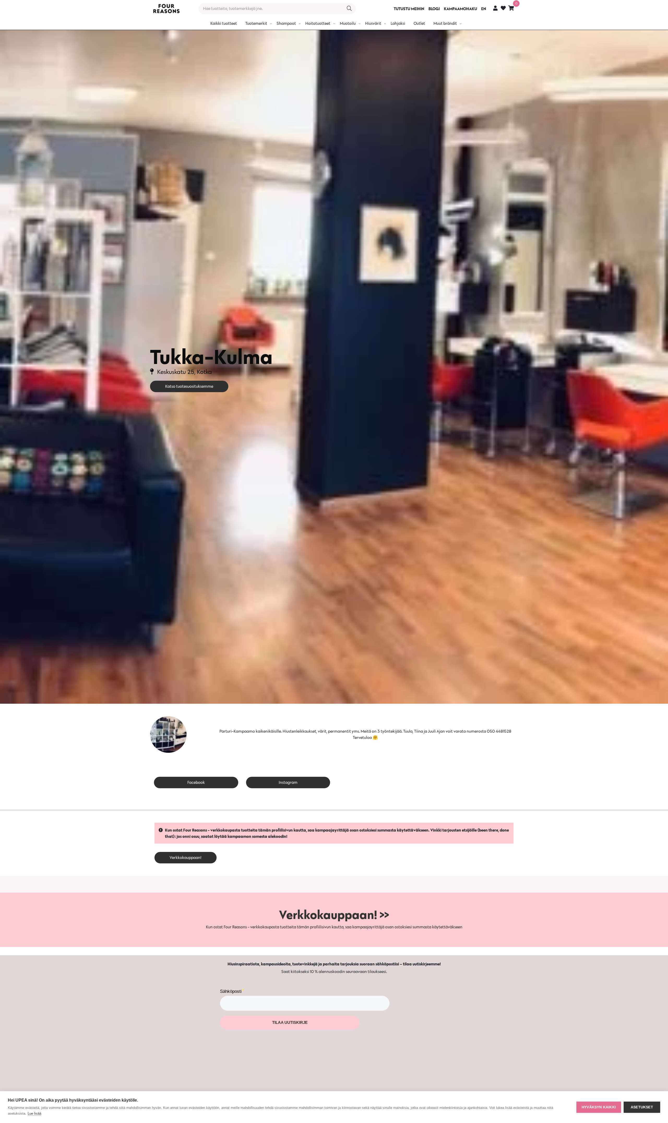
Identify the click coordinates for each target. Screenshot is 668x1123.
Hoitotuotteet (317, 23)
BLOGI (434, 8)
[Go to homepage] (166, 8)
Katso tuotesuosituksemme (189, 386)
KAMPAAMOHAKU (460, 8)
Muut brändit (445, 23)
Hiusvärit (373, 23)
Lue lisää (34, 1113)
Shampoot (286, 23)
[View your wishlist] (503, 8)
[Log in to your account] (495, 7)
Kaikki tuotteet (223, 23)
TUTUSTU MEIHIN (409, 8)
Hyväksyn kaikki (599, 1107)
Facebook (196, 782)
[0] (511, 7)
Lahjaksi (398, 23)
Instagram (288, 782)
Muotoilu (348, 23)
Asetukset (642, 1107)
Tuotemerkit (256, 23)
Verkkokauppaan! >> (334, 914)
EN (483, 8)
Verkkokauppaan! (185, 857)
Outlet (419, 23)
